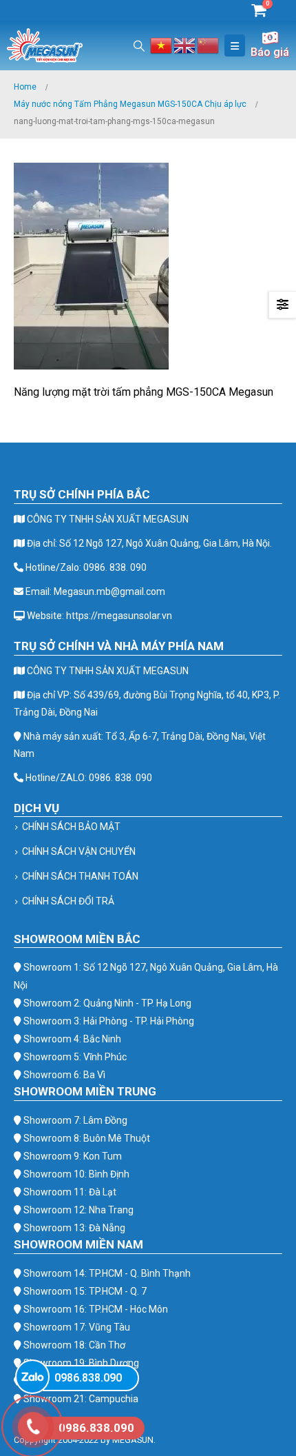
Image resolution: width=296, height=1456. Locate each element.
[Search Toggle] (139, 45)
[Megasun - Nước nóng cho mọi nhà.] (45, 45)
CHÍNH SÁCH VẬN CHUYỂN (79, 851)
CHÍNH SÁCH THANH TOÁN (80, 876)
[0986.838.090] (32, 1376)
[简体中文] (208, 44)
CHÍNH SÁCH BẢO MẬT (71, 826)
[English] (185, 44)
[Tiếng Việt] (161, 44)
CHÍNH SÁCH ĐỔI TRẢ (68, 901)
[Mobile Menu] (234, 45)
